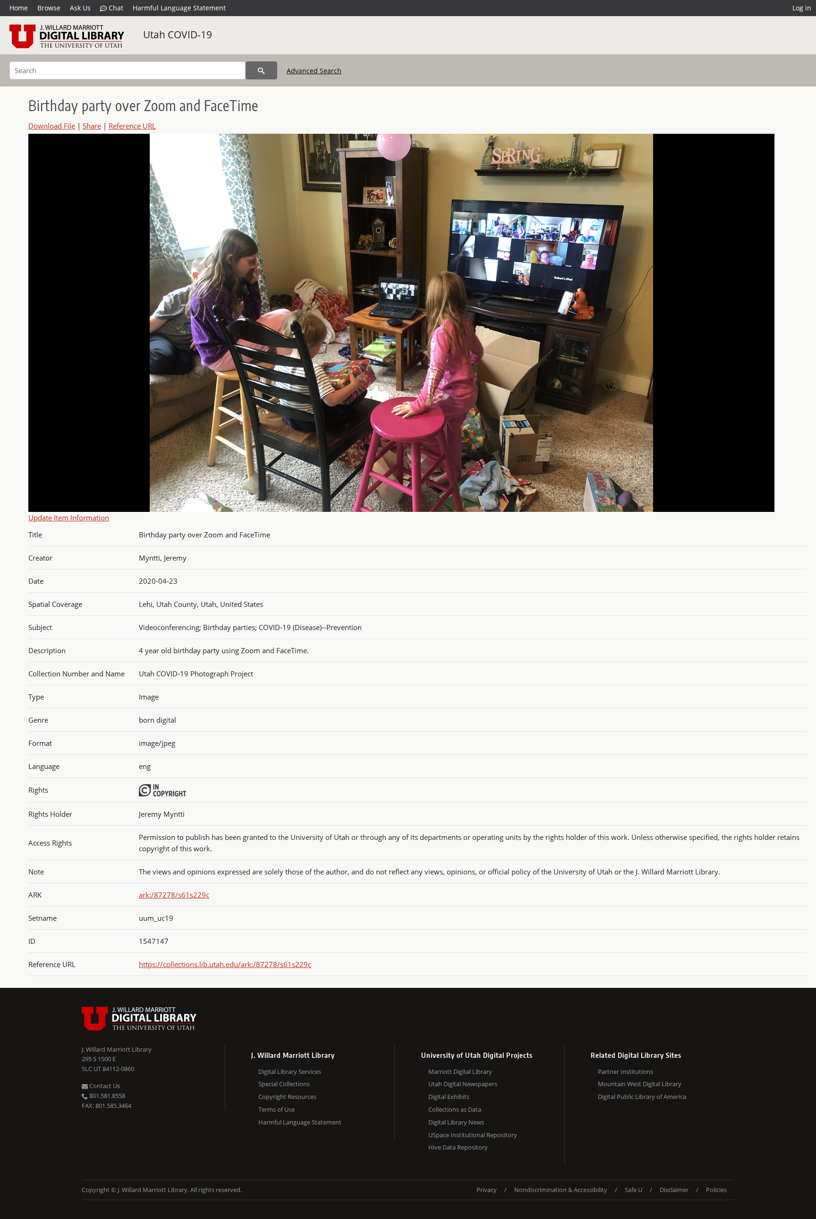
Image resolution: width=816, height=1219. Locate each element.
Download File (51, 125)
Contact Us (104, 1085)
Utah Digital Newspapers (462, 1084)
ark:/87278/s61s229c (174, 894)
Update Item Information (68, 517)
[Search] (261, 70)
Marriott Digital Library (460, 1071)
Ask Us (80, 7)
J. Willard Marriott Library (117, 1049)
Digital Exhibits (448, 1096)
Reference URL (132, 125)
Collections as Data (454, 1109)
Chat (115, 7)
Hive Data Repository (458, 1147)
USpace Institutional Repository (472, 1135)
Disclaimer (674, 1189)
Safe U (633, 1189)
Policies (716, 1189)
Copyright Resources (287, 1096)
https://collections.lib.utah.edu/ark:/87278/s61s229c (225, 964)
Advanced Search (314, 70)
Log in (801, 7)
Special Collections (284, 1084)
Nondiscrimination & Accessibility (560, 1189)
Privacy (486, 1189)
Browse (48, 7)
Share (92, 125)
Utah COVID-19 (177, 34)
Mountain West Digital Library (639, 1084)
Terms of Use (276, 1109)
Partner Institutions (625, 1071)
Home (18, 7)
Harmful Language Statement (179, 7)
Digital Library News (456, 1122)
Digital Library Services (289, 1071)
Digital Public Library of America (642, 1096)
